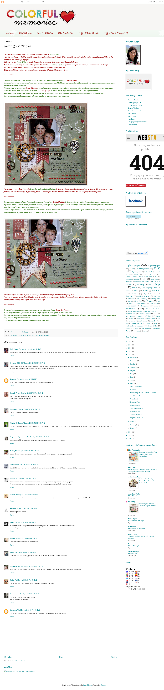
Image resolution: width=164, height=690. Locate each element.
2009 (130, 439)
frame (130, 301)
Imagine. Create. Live (137, 418)
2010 (130, 435)
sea (159, 318)
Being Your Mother (136, 386)
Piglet (12, 580)
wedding (137, 331)
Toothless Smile (135, 405)
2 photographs (154, 265)
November (133, 361)
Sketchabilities (132, 124)
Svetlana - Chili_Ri (16, 363)
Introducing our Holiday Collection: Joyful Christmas (147, 504)
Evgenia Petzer (15, 393)
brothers (134, 288)
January (133, 428)
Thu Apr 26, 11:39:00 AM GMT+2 (30, 349)
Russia (158, 316)
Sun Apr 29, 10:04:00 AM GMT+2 (26, 552)
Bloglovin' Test (132, 553)
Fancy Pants (34, 335)
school (131, 318)
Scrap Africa (132, 113)
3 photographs (143, 268)
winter (145, 331)
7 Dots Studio (149, 272)
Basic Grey (154, 279)
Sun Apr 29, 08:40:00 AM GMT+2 (27, 538)
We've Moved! (132, 496)
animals (141, 276)
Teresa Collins (152, 326)
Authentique (129, 279)
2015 (130, 345)
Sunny (12, 522)
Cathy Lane (14, 349)
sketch (152, 320)
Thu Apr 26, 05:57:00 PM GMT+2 (30, 464)
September (133, 367)
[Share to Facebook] (44, 332)
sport (148, 323)
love (47, 335)
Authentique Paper (134, 477)
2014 (130, 348)
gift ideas (149, 301)
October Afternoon (145, 314)
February (133, 425)
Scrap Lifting (132, 116)
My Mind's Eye (130, 314)
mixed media (150, 311)
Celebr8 (145, 291)
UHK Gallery (146, 328)
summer (140, 325)
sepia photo (132, 321)
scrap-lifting (140, 318)
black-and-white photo (141, 281)
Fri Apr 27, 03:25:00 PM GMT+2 (27, 508)
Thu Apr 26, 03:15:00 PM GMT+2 (34, 423)
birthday (128, 281)
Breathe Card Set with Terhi (136, 528)
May (132, 380)
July (131, 374)
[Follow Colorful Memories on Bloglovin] (133, 218)
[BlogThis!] (39, 332)
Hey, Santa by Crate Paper (136, 521)
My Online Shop (89, 33)
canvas (128, 291)
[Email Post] (33, 332)
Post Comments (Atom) (19, 661)
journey (156, 306)
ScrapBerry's (151, 318)
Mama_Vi (13, 450)
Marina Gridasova (16, 423)
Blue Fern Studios (133, 100)
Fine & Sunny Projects (137, 396)
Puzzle (12, 478)
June (132, 377)
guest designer (141, 303)
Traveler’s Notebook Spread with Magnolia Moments (141, 537)
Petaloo (156, 314)
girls (158, 301)
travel (128, 328)
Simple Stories (142, 321)
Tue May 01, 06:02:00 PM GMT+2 (26, 580)
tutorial (137, 328)
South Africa (45, 33)
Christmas (135, 294)
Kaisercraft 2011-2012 (135, 105)
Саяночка (13, 409)
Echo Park (157, 296)
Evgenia (12, 538)
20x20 (132, 269)
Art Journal (149, 276)
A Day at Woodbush (136, 414)
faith (138, 299)
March (132, 421)
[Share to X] (42, 332)
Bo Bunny (140, 284)
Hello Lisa (133, 389)
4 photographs (136, 272)
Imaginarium (145, 306)
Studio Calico (130, 326)
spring (155, 323)
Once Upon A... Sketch (135, 111)
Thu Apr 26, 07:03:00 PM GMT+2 (27, 494)
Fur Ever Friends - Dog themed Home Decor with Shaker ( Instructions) (147, 481)
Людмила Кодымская (18, 437)
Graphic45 (131, 303)
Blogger (103, 685)
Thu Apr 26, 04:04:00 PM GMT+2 (38, 437)
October (133, 364)
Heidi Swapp (154, 303)
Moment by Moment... (137, 408)
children (156, 290)
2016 (130, 342)
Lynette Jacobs (15, 566)
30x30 (20, 335)
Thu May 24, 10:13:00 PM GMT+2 (28, 610)
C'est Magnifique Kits (134, 102)
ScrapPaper (131, 119)
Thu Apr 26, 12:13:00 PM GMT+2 (34, 363)
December (133, 357)
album (136, 274)
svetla (12, 552)
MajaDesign (156, 309)
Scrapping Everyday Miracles (137, 122)
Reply (12, 356)
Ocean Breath (134, 399)
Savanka (13, 508)
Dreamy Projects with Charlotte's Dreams (143, 393)
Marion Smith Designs (135, 311)
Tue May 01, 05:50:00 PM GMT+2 (32, 566)
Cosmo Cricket (154, 294)
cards (136, 290)
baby (145, 279)
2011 (130, 432)
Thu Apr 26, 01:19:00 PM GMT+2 (32, 393)
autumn (136, 279)
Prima (148, 316)
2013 (130, 351)
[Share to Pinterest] (47, 332)
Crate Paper (129, 296)
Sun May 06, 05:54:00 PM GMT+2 (28, 594)
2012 (130, 355)
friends (138, 301)
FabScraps (131, 299)
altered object (149, 274)
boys (24, 335)
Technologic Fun (135, 411)
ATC (156, 276)
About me (25, 33)
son (127, 323)
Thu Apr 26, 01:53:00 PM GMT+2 (29, 409)
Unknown (13, 610)
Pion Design (139, 316)
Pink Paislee (129, 316)
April (132, 383)
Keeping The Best (133, 108)
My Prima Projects (116, 33)
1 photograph (13, 335)
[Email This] (37, 332)
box (149, 284)
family (28, 335)
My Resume (65, 33)
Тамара (13, 379)
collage (144, 294)
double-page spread (143, 296)
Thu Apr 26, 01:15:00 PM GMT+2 (27, 379)
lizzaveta (13, 594)
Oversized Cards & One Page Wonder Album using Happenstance (148, 454)
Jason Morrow (87, 685)
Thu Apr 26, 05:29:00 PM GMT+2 (28, 451)
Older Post (114, 657)
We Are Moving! (133, 546)
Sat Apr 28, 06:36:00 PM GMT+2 (25, 522)
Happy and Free (135, 402)
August (132, 370)
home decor (131, 305)
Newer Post (8, 657)
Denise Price (14, 464)
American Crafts (131, 276)
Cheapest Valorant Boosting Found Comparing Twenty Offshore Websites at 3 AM (142, 470)
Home (10, 33)
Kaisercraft (42, 335)
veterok (12, 494)
